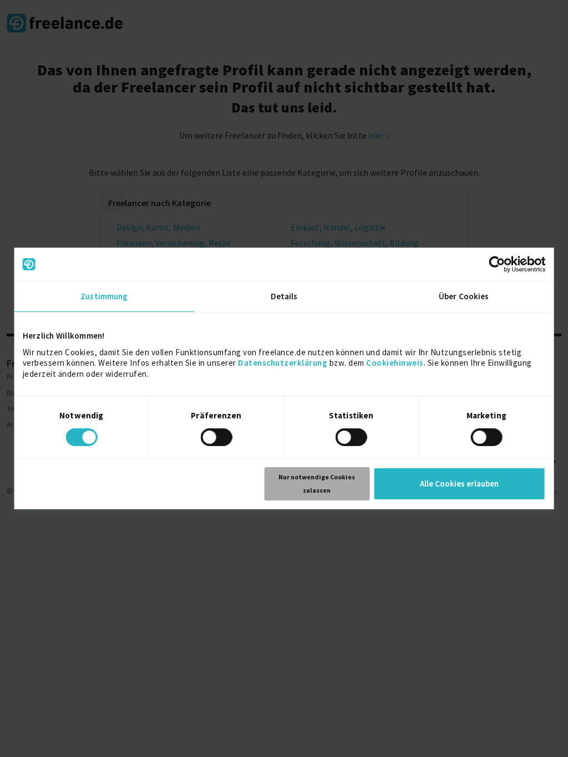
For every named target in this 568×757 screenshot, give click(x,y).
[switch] (218, 439)
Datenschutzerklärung (282, 362)
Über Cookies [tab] (464, 296)
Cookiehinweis (395, 362)
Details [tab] (284, 296)
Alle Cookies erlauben (459, 483)
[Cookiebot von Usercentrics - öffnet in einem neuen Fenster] (496, 264)
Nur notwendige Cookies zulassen (316, 483)
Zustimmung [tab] (104, 296)
